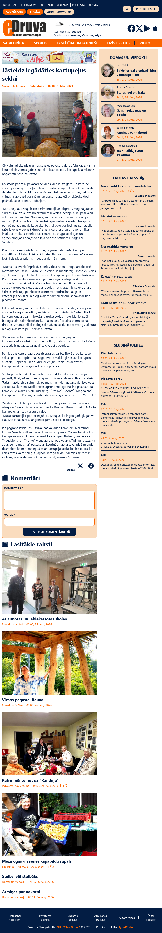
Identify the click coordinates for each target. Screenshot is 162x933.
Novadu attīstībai (12, 624)
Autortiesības (127, 918)
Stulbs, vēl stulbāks (20, 876)
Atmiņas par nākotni (21, 891)
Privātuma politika (45, 917)
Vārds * (9, 515)
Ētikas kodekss (151, 917)
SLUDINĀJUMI (28, 5)
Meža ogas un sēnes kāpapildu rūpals (37, 861)
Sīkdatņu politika (73, 917)
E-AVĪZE (35, 11)
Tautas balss (126, 177)
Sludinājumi (126, 345)
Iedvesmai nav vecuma (15, 786)
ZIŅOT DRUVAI (56, 11)
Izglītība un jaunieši (77, 42)
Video (144, 42)
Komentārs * (13, 488)
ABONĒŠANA (14, 11)
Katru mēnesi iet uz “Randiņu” (30, 780)
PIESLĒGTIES (144, 9)
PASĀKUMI (9, 5)
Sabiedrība (13, 42)
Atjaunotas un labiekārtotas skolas (34, 618)
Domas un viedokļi (13, 882)
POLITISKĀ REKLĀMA (85, 5)
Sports (40, 42)
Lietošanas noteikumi (15, 917)
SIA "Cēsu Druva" (68, 927)
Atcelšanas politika (100, 917)
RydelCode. (126, 927)
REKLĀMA (63, 5)
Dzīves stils (118, 42)
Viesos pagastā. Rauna (22, 699)
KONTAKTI (47, 5)
